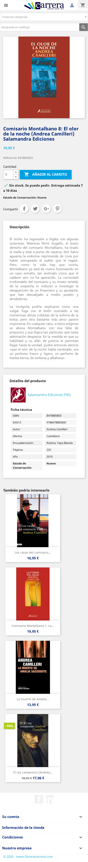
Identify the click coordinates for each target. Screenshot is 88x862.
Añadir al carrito (45, 174)
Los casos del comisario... (33, 552)
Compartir (24, 208)
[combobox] (44, 17)
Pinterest (57, 208)
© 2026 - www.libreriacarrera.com (28, 856)
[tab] (19, 227)
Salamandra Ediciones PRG (49, 394)
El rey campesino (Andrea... (33, 772)
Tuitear (35, 208)
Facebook (39, 799)
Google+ (46, 208)
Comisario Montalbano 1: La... (33, 626)
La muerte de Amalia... (33, 699)
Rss (49, 799)
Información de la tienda (23, 827)
